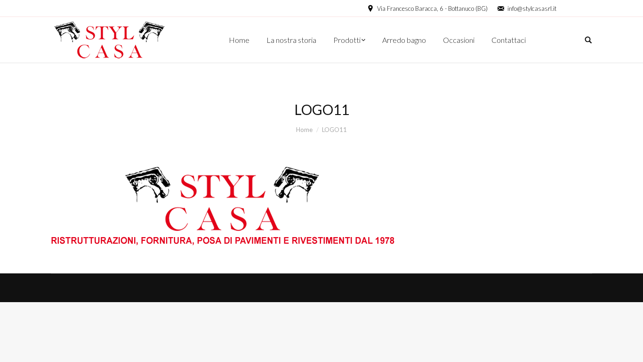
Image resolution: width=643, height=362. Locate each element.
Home (304, 129)
